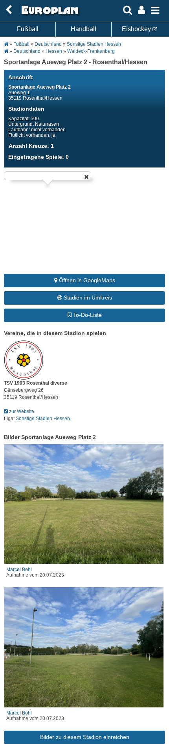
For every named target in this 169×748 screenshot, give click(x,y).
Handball (83, 29)
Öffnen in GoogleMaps (86, 280)
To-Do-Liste (87, 315)
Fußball (28, 29)
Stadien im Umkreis (87, 297)
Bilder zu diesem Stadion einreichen (84, 737)
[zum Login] (8, 10)
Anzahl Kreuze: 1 (31, 146)
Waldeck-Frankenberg (91, 51)
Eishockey (137, 29)
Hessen (54, 51)
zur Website (21, 411)
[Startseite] (48, 14)
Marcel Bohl (19, 569)
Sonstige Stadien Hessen (94, 44)
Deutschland (48, 44)
